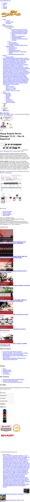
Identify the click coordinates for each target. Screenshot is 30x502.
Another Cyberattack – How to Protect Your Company (15, 353)
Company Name (4, 401)
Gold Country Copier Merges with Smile (12, 351)
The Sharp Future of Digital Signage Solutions (13, 379)
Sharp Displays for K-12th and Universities (13, 354)
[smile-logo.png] (11, 16)
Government (6, 372)
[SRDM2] (6, 128)
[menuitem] (16, 21)
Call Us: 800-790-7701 (5, 0)
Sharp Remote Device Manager (7, 153)
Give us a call (8, 172)
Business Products (7, 370)
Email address (3, 395)
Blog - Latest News (4, 113)
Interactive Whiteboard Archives (10, 380)
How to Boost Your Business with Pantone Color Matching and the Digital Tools (14, 358)
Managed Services (10, 46)
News (1, 130)
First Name (3, 392)
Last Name (3, 398)
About (4, 368)
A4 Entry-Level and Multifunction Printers (12, 382)
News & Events (6, 374)
